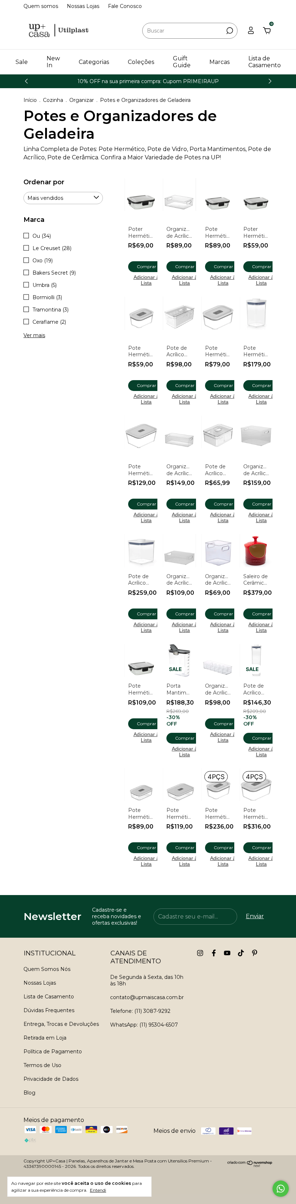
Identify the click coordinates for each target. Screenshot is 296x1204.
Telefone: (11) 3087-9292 (140, 1011)
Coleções (141, 62)
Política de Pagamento (52, 1051)
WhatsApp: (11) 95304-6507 (144, 1025)
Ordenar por (43, 182)
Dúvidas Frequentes (48, 1010)
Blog (29, 1092)
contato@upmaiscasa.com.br (147, 997)
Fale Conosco (125, 6)
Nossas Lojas (83, 6)
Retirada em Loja (44, 1038)
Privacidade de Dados (50, 1079)
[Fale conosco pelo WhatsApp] (281, 1189)
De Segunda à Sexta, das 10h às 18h (146, 980)
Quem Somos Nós (46, 969)
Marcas (219, 62)
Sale (22, 62)
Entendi (98, 1190)
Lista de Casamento (264, 62)
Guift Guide (182, 62)
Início (30, 100)
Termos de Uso (42, 1065)
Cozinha (53, 100)
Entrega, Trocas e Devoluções (61, 1024)
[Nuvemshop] (250, 1165)
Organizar (81, 100)
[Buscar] (229, 30)
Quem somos (40, 6)
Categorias (94, 62)
